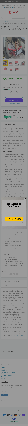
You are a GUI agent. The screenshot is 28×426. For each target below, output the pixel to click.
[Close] (25, 199)
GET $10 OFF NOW (14, 219)
